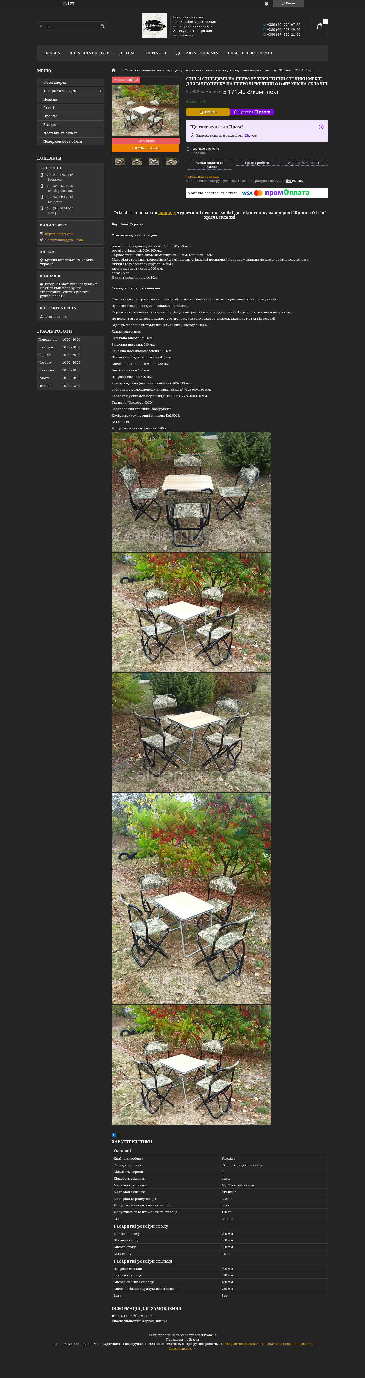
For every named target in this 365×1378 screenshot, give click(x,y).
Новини (50, 99)
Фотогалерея (54, 82)
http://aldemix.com (59, 234)
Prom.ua (210, 1335)
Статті (48, 108)
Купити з (245, 112)
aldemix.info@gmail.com (64, 240)
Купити (210, 112)
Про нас (127, 53)
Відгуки (50, 124)
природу (167, 212)
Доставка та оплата (197, 53)
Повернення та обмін (250, 53)
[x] (119, 1135)
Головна (51, 53)
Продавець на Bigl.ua (182, 1339)
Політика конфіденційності (290, 1344)
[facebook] (114, 1135)
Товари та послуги (90, 53)
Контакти (155, 53)
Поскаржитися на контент (242, 1344)
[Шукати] (102, 26)
